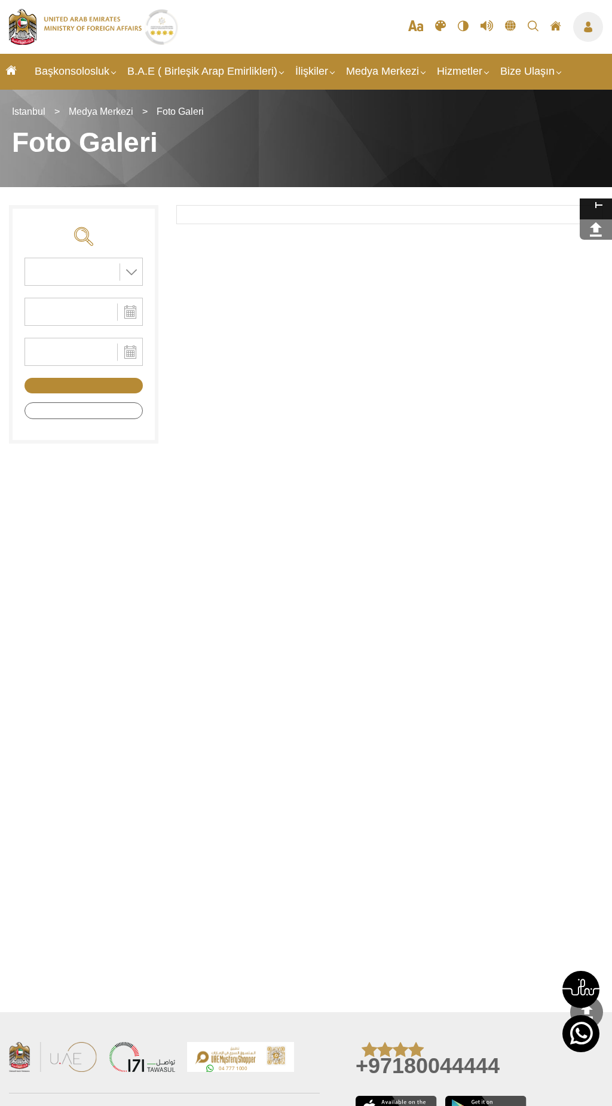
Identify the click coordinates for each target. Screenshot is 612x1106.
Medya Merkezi (382, 71)
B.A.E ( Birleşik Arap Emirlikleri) (202, 71)
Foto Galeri (180, 111)
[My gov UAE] (142, 1058)
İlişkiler (311, 71)
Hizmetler (459, 71)
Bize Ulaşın (527, 71)
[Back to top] (586, 1012)
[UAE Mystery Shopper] (241, 1058)
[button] (580, 989)
